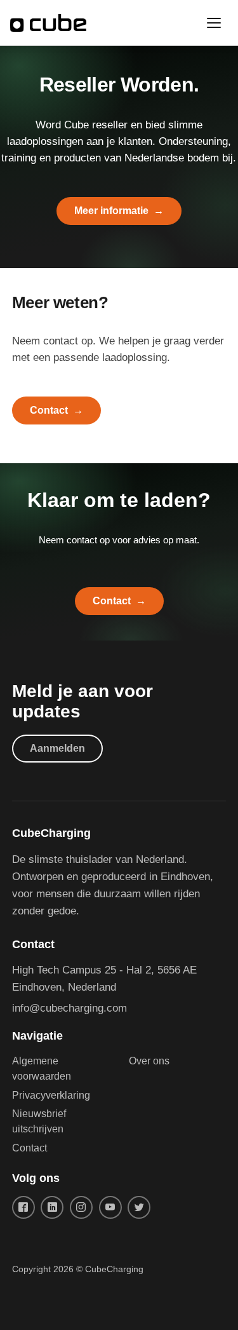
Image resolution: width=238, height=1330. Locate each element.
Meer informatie (111, 210)
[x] (139, 1207)
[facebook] (23, 1207)
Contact (49, 410)
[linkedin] (52, 1207)
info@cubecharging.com (69, 1008)
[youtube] (110, 1207)
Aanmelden (57, 748)
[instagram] (81, 1207)
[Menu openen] (214, 23)
